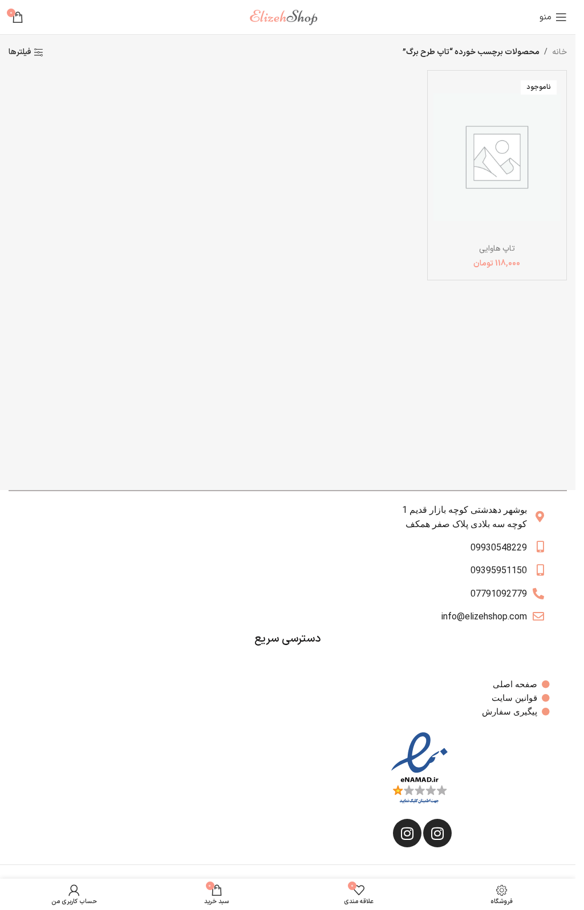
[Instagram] (437, 833)
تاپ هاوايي (497, 249)
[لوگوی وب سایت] (288, 17)
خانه (559, 52)
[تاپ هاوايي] (497, 157)
